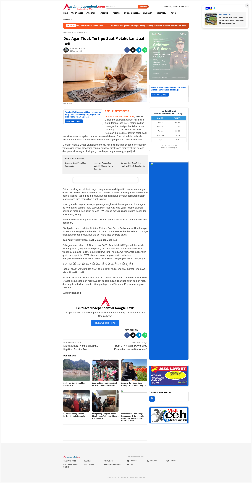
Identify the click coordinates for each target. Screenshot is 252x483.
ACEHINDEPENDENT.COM (119, 116)
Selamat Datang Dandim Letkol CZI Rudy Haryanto (74, 414)
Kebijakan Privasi (112, 465)
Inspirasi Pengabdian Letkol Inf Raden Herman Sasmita (104, 166)
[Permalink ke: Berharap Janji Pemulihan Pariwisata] (76, 370)
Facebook (133, 461)
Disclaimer (89, 465)
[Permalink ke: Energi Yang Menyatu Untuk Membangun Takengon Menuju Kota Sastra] (105, 401)
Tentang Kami (69, 461)
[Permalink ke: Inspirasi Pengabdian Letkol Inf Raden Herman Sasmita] (105, 370)
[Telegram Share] (138, 50)
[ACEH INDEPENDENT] (84, 6)
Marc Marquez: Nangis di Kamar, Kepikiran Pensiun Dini (80, 345)
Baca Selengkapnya (73, 121)
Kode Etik (108, 461)
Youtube (172, 461)
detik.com (76, 293)
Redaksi (87, 461)
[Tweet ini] (133, 50)
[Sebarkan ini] (127, 50)
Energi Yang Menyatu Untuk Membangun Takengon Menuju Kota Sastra (105, 416)
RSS (131, 465)
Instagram (153, 461)
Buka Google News (105, 323)
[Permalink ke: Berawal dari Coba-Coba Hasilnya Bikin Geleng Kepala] (134, 370)
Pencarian (143, 7)
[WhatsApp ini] (144, 50)
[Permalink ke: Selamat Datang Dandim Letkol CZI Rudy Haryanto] (76, 401)
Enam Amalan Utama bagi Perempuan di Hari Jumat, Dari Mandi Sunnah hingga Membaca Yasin (132, 417)
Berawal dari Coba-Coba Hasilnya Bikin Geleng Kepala (133, 384)
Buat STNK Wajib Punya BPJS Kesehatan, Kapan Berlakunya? (130, 345)
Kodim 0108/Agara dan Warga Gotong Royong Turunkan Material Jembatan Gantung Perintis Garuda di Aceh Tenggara (131, 26)
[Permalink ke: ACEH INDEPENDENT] (66, 50)
